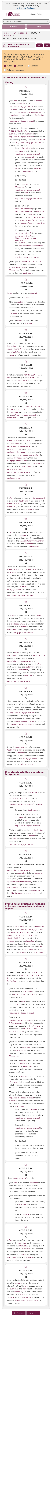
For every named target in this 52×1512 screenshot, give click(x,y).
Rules (9, 66)
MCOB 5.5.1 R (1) (23, 409)
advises (29, 148)
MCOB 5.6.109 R (30, 1029)
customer (37, 101)
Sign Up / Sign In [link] (37, 14)
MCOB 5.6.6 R (19, 994)
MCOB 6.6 (30, 509)
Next (32, 1313)
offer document (18, 267)
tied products (21, 1063)
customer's (14, 443)
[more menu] (49, 13)
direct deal (30, 297)
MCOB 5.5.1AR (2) (35, 406)
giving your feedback (26, 8)
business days (28, 171)
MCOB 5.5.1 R (29, 440)
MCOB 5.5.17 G (13, 938)
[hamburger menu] (3, 14)
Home (6, 33)
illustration (20, 104)
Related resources (15, 70)
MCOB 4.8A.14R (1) (36, 217)
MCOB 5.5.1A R (15, 131)
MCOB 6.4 (11, 506)
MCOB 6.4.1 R (32, 893)
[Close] (48, 3)
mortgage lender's (14, 469)
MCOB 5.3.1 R (13, 440)
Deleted (34, 66)
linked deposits (15, 1023)
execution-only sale (23, 208)
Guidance (21, 66)
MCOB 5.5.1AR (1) (14, 349)
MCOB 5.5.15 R (13, 935)
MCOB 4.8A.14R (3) (26, 220)
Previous (20, 1313)
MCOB (34, 33)
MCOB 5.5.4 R (28, 261)
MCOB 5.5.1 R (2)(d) (20, 932)
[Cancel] (49, 51)
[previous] (39, 45)
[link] (13, 14)
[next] (47, 45)
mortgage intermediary (16, 452)
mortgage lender (18, 115)
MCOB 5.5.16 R (27, 935)
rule (11, 409)
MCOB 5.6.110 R (16, 1031)
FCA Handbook (19, 33)
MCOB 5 (7, 35)
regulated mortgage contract (21, 106)
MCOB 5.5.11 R (15, 1004)
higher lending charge (24, 721)
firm (16, 101)
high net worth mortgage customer (26, 239)
